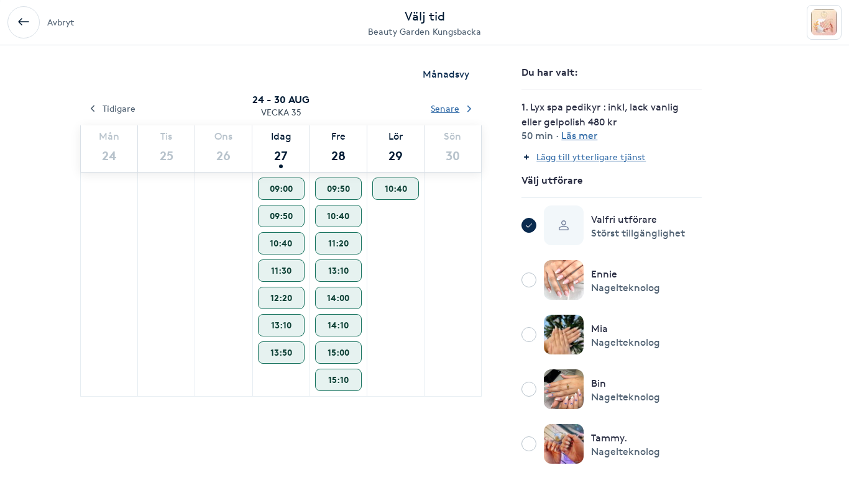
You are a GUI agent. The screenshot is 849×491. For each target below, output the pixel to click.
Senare (445, 108)
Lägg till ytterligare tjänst (591, 156)
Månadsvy (446, 74)
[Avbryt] (23, 22)
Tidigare (119, 108)
